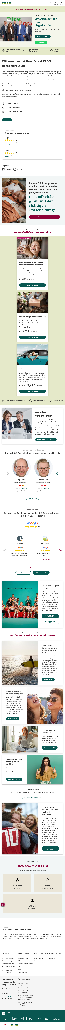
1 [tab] (30, 567)
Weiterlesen (46, 560)
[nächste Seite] (61, 549)
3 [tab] (34, 567)
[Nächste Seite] (56, 473)
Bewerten (7, 156)
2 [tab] (32, 567)
